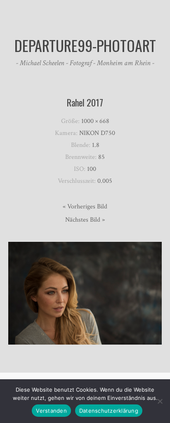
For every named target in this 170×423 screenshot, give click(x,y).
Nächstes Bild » (85, 219)
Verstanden (51, 410)
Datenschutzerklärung (108, 410)
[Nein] (160, 401)
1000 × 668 (95, 121)
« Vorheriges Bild (85, 206)
